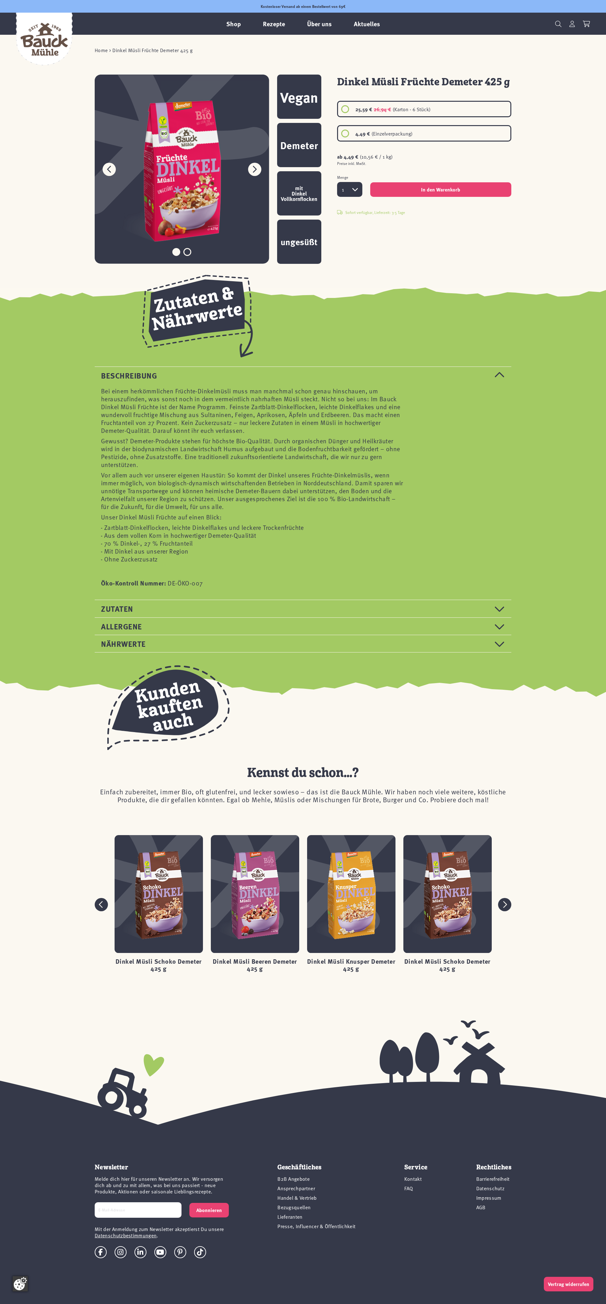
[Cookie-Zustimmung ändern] (20, 1283)
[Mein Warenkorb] (586, 24)
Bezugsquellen (294, 1207)
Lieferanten (290, 1216)
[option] (424, 109)
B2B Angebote (293, 1178)
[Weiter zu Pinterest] (180, 1252)
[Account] (572, 24)
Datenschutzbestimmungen (126, 1235)
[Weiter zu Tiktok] (200, 1252)
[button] (254, 169)
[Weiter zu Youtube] (160, 1252)
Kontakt (413, 1178)
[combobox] (349, 189)
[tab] (303, 375)
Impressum (489, 1197)
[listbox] (424, 121)
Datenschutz (490, 1188)
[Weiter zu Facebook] (101, 1252)
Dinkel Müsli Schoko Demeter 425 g (159, 964)
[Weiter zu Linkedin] (140, 1252)
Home (101, 49)
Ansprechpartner (296, 1188)
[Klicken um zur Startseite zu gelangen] (44, 39)
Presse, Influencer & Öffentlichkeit (316, 1225)
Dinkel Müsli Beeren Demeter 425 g (255, 964)
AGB (481, 1207)
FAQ (408, 1188)
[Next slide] (504, 904)
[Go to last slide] (101, 904)
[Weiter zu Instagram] (121, 1252)
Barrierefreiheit (493, 1178)
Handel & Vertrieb (297, 1197)
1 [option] (343, 189)
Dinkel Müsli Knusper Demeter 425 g (351, 964)
